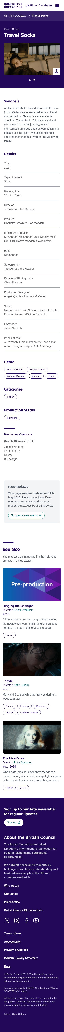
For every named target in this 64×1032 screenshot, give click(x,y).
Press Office (12, 902)
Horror (9, 635)
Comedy (36, 376)
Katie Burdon (22, 685)
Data (7, 966)
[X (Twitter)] (7, 920)
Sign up (11, 822)
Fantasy (24, 706)
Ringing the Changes (18, 606)
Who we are (11, 885)
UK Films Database (39, 5)
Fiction (10, 396)
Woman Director (16, 376)
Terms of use (12, 933)
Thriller (9, 712)
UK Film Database (15, 15)
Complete (12, 417)
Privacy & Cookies (16, 949)
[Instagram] (16, 920)
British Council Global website (23, 910)
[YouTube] (36, 920)
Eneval (8, 681)
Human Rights (14, 369)
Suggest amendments (24, 515)
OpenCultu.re (19, 1014)
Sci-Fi (23, 787)
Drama (51, 376)
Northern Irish (37, 369)
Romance (41, 706)
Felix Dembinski (23, 609)
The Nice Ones (13, 758)
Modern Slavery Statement (21, 958)
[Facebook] (26, 920)
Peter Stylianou (23, 762)
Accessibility (12, 941)
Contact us (11, 893)
